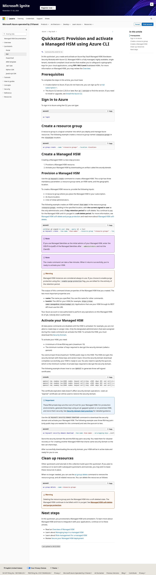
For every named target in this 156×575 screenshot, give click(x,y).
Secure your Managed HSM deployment (68, 538)
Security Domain (59, 335)
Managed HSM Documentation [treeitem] (15, 39)
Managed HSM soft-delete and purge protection (60, 216)
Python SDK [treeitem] (10, 70)
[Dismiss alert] (151, 4)
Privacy (56, 573)
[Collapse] (26, 29)
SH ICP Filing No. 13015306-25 (13, 573)
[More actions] (113, 31)
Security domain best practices (80, 411)
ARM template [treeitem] (11, 62)
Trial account (147, 24)
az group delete (81, 474)
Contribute (133, 573)
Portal (137, 24)
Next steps (134, 49)
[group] (78, 230)
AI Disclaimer (99, 573)
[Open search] (151, 19)
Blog (123, 573)
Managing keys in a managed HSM (70, 532)
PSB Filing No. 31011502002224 (39, 573)
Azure (44, 32)
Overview (86, 68)
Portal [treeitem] (8, 50)
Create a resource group (139, 41)
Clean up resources (137, 47)
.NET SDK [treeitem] (9, 66)
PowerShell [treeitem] (10, 58)
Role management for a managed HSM (71, 535)
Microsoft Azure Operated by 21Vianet (77, 573)
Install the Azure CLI (74, 94)
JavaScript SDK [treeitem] (11, 74)
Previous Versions (113, 573)
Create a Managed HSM (138, 44)
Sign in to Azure (136, 38)
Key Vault (52, 32)
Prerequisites (135, 36)
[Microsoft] (4, 18)
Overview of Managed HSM (63, 529)
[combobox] (15, 34)
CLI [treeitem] (7, 54)
